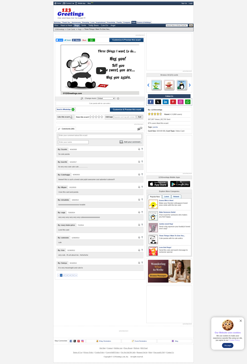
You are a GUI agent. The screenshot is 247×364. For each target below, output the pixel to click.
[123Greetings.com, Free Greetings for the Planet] (71, 13)
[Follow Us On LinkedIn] (165, 101)
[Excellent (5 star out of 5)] (101, 117)
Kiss (56, 25)
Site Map (102, 348)
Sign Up (184, 3)
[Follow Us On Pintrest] (173, 101)
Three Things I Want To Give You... (172, 235)
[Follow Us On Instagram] (180, 101)
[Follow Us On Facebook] (151, 101)
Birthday (57, 22)
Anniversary (76, 22)
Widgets (136, 348)
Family (119, 22)
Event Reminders (141, 341)
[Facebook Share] (76, 40)
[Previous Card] (148, 85)
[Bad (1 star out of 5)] (90, 117)
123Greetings (59, 29)
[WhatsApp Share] (91, 40)
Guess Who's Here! (166, 200)
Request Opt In (142, 352)
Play (101, 70)
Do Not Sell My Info (128, 352)
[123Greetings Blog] (169, 271)
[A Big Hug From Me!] (169, 84)
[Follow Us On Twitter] (158, 101)
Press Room (128, 348)
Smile (83, 25)
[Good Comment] (139, 149)
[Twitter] (75, 341)
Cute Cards (71, 29)
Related (176, 196)
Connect (69, 3)
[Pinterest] (78, 341)
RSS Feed (144, 348)
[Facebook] (71, 341)
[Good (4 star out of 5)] (99, 117)
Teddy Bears (93, 25)
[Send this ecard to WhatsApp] (66, 109)
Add (139, 117)
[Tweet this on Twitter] (67, 40)
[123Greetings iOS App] (158, 184)
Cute (134, 22)
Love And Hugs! (165, 247)
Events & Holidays (144, 22)
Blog (89, 3)
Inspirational (100, 22)
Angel (113, 25)
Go (191, 25)
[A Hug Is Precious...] (156, 84)
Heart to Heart (66, 25)
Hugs (76, 25)
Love (92, 22)
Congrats (126, 22)
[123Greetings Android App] (180, 184)
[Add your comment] (130, 141)
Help (150, 352)
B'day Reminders (105, 341)
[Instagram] (82, 341)
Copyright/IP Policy (113, 352)
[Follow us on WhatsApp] (187, 101)
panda (155, 127)
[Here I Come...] (181, 84)
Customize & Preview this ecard (126, 40)
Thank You (66, 22)
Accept (227, 345)
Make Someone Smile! (167, 212)
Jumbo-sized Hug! (166, 224)
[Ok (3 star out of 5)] (96, 117)
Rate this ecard (82, 117)
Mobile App (81, 3)
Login (191, 3)
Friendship (111, 22)
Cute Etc (104, 25)
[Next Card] (190, 85)
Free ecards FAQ (159, 352)
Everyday (85, 22)
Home (59, 3)
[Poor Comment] (142, 149)
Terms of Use (77, 352)
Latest (166, 196)
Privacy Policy (88, 352)
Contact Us (170, 352)
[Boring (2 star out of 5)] (93, 117)
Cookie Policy (100, 352)
